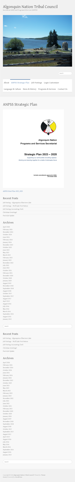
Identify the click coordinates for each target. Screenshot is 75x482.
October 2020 (7, 278)
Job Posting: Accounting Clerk (13, 209)
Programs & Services (47, 89)
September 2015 (8, 314)
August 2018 (7, 291)
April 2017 (6, 301)
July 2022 (6, 265)
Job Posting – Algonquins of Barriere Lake (17, 203)
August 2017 (7, 299)
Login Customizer (51, 83)
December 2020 (8, 276)
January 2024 (7, 242)
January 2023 (7, 260)
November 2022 (8, 263)
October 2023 (7, 247)
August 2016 (7, 304)
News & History (29, 89)
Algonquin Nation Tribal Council (30, 6)
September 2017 (8, 296)
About (6, 83)
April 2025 (6, 227)
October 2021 (7, 270)
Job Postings (36, 83)
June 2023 (6, 250)
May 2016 (6, 309)
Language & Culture (12, 89)
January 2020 (7, 281)
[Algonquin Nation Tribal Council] (37, 39)
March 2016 (7, 311)
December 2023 (8, 245)
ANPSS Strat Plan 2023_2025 (13, 191)
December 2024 (8, 232)
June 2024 (6, 237)
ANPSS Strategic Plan (20, 83)
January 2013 (7, 319)
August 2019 (7, 283)
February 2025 (7, 230)
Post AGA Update (8, 216)
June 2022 (6, 268)
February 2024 (7, 240)
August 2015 (7, 317)
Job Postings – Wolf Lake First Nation (15, 206)
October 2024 (7, 235)
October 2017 (7, 294)
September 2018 (8, 288)
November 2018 (8, 286)
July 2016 (6, 306)
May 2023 (6, 253)
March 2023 (7, 255)
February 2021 (7, 273)
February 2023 (7, 258)
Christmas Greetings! (10, 212)
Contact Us (62, 89)
